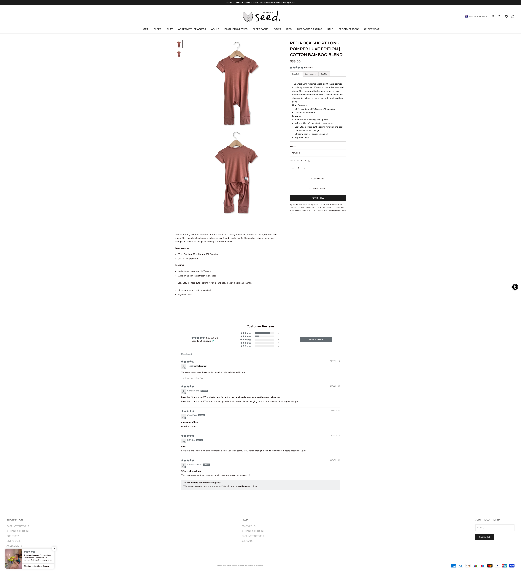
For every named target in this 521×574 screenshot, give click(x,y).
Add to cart (318, 179)
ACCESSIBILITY (14, 545)
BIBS (289, 29)
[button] (506, 16)
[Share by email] (309, 161)
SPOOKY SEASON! (349, 29)
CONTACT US (248, 526)
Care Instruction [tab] (310, 74)
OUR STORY (13, 536)
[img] (187, 361)
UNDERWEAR (372, 29)
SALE (330, 29)
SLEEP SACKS (260, 29)
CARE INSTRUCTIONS (18, 526)
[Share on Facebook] (298, 161)
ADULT (215, 29)
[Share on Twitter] (302, 161)
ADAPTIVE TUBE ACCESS (192, 29)
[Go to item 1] (179, 44)
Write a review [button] (316, 339)
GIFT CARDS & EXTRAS (309, 29)
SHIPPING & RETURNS (18, 531)
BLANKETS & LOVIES (235, 29)
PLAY (170, 29)
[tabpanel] (318, 109)
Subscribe (484, 537)
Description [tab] (296, 74)
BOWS (277, 29)
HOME (145, 29)
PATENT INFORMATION (18, 550)
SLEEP (157, 29)
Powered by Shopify (254, 566)
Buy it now (318, 198)
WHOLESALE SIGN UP (18, 555)
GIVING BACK (13, 541)
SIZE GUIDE (247, 541)
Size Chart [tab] (324, 74)
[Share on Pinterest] (305, 161)
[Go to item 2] (179, 54)
